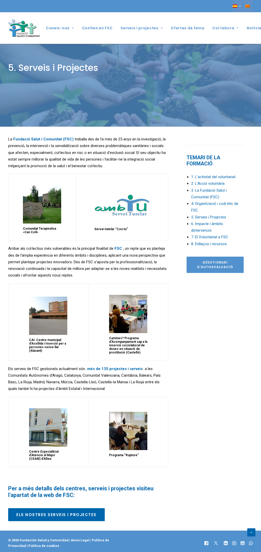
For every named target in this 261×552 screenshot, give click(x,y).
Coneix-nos (58, 28)
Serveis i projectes (139, 28)
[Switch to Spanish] (237, 6)
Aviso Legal (80, 540)
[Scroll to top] (251, 532)
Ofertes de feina (187, 28)
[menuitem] (237, 6)
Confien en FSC (97, 28)
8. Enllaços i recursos (209, 244)
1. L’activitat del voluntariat (213, 177)
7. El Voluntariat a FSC (209, 237)
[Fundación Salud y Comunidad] (25, 28)
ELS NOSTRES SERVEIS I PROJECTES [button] (56, 514)
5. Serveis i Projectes (208, 217)
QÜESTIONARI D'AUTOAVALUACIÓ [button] (215, 264)
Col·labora (223, 28)
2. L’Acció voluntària (208, 183)
